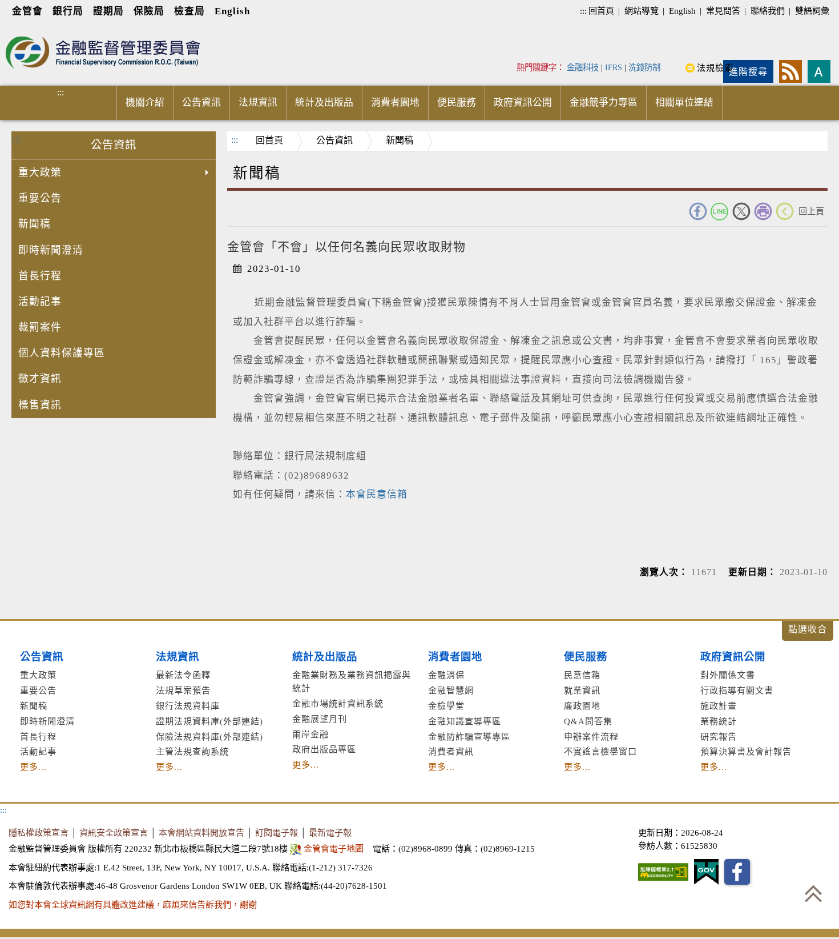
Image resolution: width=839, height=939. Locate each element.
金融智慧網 (451, 690)
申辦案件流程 (591, 736)
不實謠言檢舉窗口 (600, 751)
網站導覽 (641, 10)
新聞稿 (34, 224)
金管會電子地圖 (333, 848)
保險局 (149, 11)
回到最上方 (813, 893)
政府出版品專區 (324, 749)
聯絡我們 (768, 10)
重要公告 (40, 198)
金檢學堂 (446, 706)
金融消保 (446, 675)
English (232, 11)
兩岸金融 (310, 734)
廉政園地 (582, 706)
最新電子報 (330, 832)
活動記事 (40, 301)
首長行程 (40, 276)
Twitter (741, 211)
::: (583, 10)
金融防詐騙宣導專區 (469, 736)
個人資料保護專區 (61, 353)
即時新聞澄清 (50, 250)
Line (720, 211)
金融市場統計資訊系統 (338, 703)
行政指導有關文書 (736, 690)
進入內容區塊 (29, 29)
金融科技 (583, 67)
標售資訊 (40, 405)
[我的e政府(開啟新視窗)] (706, 871)
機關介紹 (145, 102)
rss (790, 71)
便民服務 (456, 102)
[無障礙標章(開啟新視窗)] (663, 872)
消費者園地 (395, 102)
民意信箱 (582, 675)
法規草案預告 (183, 690)
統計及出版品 (324, 102)
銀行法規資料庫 (188, 706)
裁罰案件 (40, 327)
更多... (33, 767)
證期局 (108, 11)
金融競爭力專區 (604, 102)
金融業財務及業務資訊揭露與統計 (351, 681)
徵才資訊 (40, 378)
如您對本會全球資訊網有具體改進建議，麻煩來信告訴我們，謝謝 (133, 904)
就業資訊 (582, 690)
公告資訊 (201, 102)
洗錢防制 (644, 67)
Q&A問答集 (588, 721)
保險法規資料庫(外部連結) (209, 736)
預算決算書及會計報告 (746, 751)
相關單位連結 (684, 102)
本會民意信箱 (377, 494)
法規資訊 (258, 102)
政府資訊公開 (523, 102)
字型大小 (819, 71)
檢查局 (189, 11)
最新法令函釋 (183, 675)
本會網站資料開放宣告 (201, 832)
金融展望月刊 (319, 719)
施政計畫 (718, 706)
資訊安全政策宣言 (113, 832)
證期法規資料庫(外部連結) (209, 721)
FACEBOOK (698, 211)
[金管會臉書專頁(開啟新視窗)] (737, 872)
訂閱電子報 (276, 832)
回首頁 (601, 10)
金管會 (27, 11)
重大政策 (40, 172)
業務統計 (718, 721)
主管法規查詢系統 (192, 751)
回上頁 (811, 211)
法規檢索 (715, 68)
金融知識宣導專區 (464, 721)
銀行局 (68, 11)
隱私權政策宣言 (38, 832)
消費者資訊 (451, 751)
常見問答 (723, 10)
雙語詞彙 (812, 10)
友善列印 (763, 211)
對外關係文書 (727, 675)
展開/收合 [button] (807, 631)
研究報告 (718, 736)
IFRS (613, 67)
